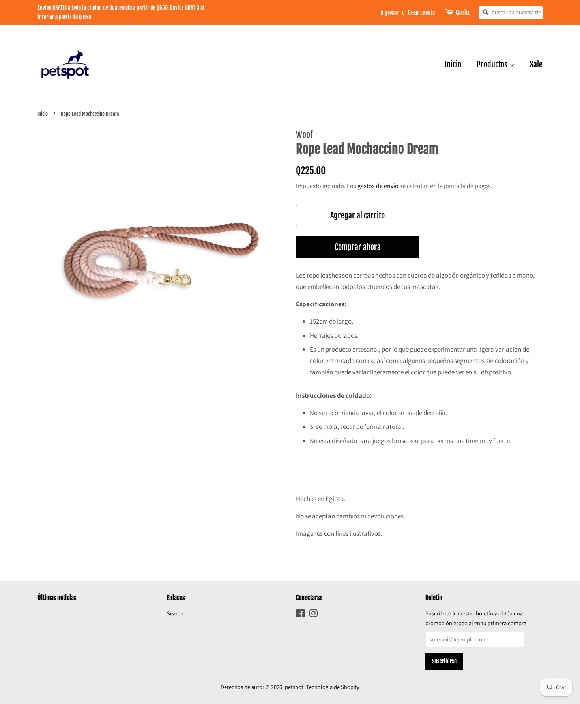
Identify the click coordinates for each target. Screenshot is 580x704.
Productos (493, 64)
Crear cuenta (421, 12)
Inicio (453, 64)
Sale (536, 64)
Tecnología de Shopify (332, 687)
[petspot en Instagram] (313, 614)
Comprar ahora (358, 247)
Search (175, 613)
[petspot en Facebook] (300, 614)
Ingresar (389, 12)
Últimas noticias (56, 598)
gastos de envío (378, 186)
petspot (294, 687)
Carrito (463, 12)
